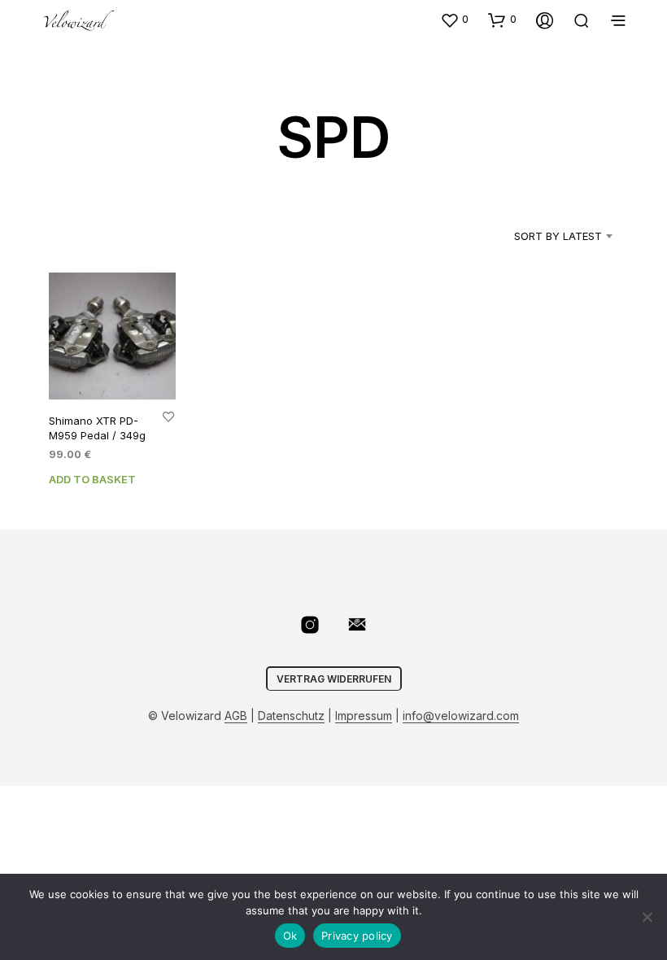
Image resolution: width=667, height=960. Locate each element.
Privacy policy (357, 935)
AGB (236, 715)
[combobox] (537, 236)
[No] (647, 917)
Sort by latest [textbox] (558, 235)
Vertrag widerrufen (334, 679)
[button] (454, 19)
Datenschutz (291, 715)
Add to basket (92, 480)
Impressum (363, 715)
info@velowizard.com (461, 715)
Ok (290, 935)
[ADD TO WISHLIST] (168, 416)
